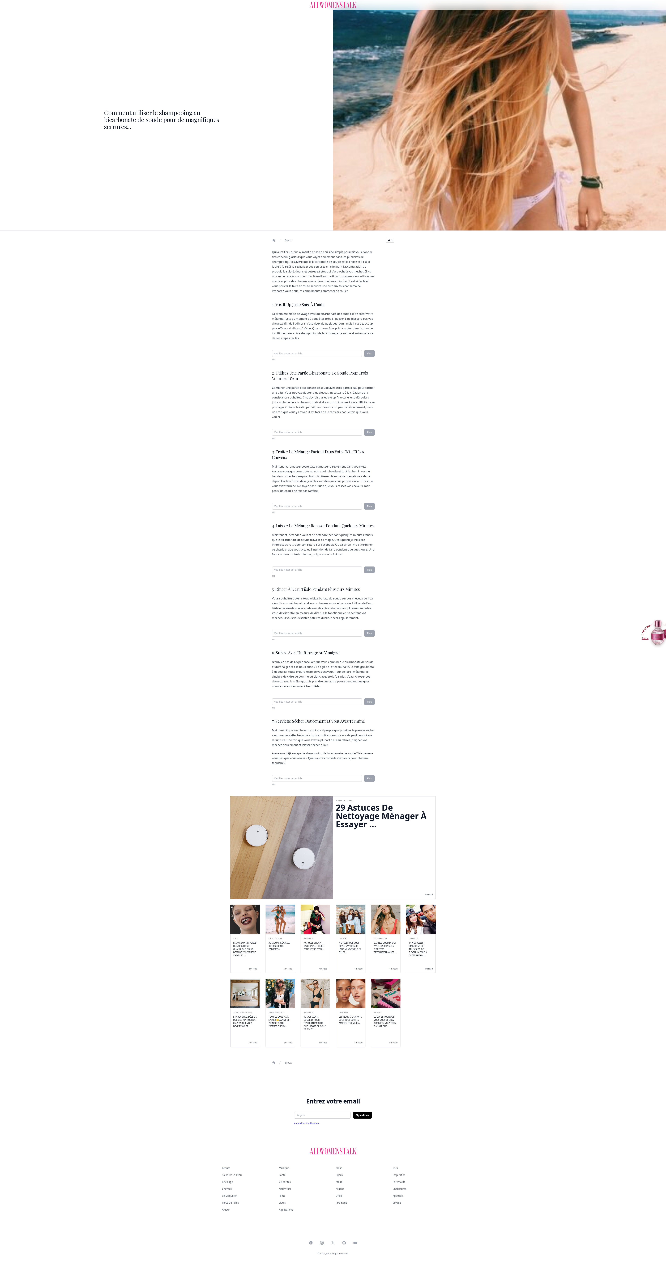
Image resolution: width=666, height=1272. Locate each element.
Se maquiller (229, 1195)
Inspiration (399, 1175)
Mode (339, 1181)
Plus (369, 353)
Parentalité (399, 1181)
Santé (282, 1175)
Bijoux (288, 240)
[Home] (273, 240)
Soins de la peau (232, 1175)
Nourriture (285, 1188)
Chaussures (399, 1188)
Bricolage (227, 1181)
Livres (282, 1202)
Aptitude (398, 1195)
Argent (340, 1188)
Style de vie (362, 1115)
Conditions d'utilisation (306, 1123)
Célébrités (285, 1181)
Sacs (395, 1168)
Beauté (226, 1168)
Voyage (397, 1202)
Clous (339, 1168)
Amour (226, 1209)
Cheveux (227, 1188)
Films (282, 1195)
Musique (284, 1168)
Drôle (339, 1195)
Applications (286, 1209)
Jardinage (341, 1202)
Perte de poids (230, 1202)
